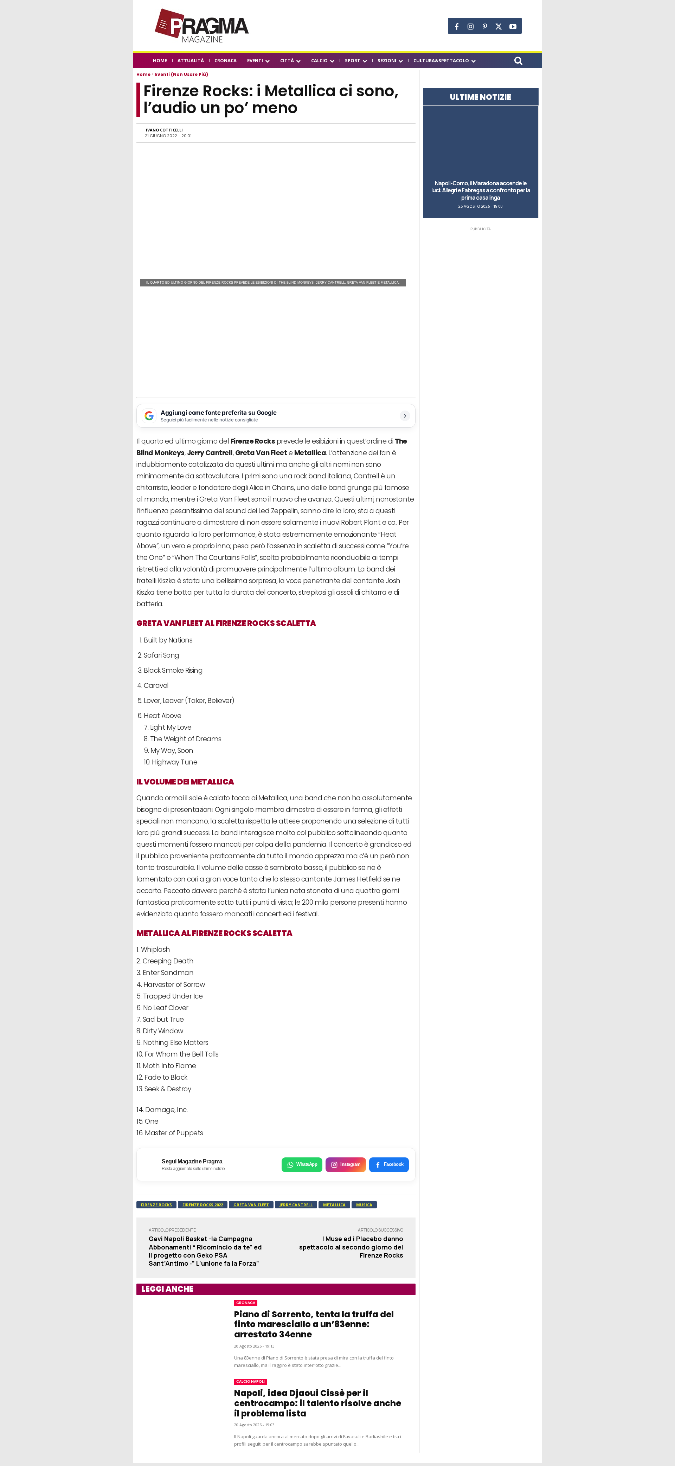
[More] (399, 133)
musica (364, 1204)
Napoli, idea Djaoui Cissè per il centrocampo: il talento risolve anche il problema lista (317, 1403)
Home (143, 74)
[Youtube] (513, 26)
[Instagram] (470, 26)
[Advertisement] (276, 344)
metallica (334, 1204)
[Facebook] (456, 26)
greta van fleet (251, 1204)
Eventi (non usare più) (181, 74)
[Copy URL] (383, 133)
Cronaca (245, 1302)
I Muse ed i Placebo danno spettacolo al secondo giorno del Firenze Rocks (351, 1246)
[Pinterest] (485, 26)
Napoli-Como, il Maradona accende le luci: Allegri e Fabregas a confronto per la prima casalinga (480, 190)
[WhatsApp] (335, 133)
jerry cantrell (296, 1204)
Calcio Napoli (250, 1381)
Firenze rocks (156, 1204)
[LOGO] (202, 26)
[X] (499, 26)
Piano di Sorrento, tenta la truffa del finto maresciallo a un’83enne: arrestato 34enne (314, 1325)
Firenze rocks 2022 (202, 1204)
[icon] (518, 61)
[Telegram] (367, 133)
